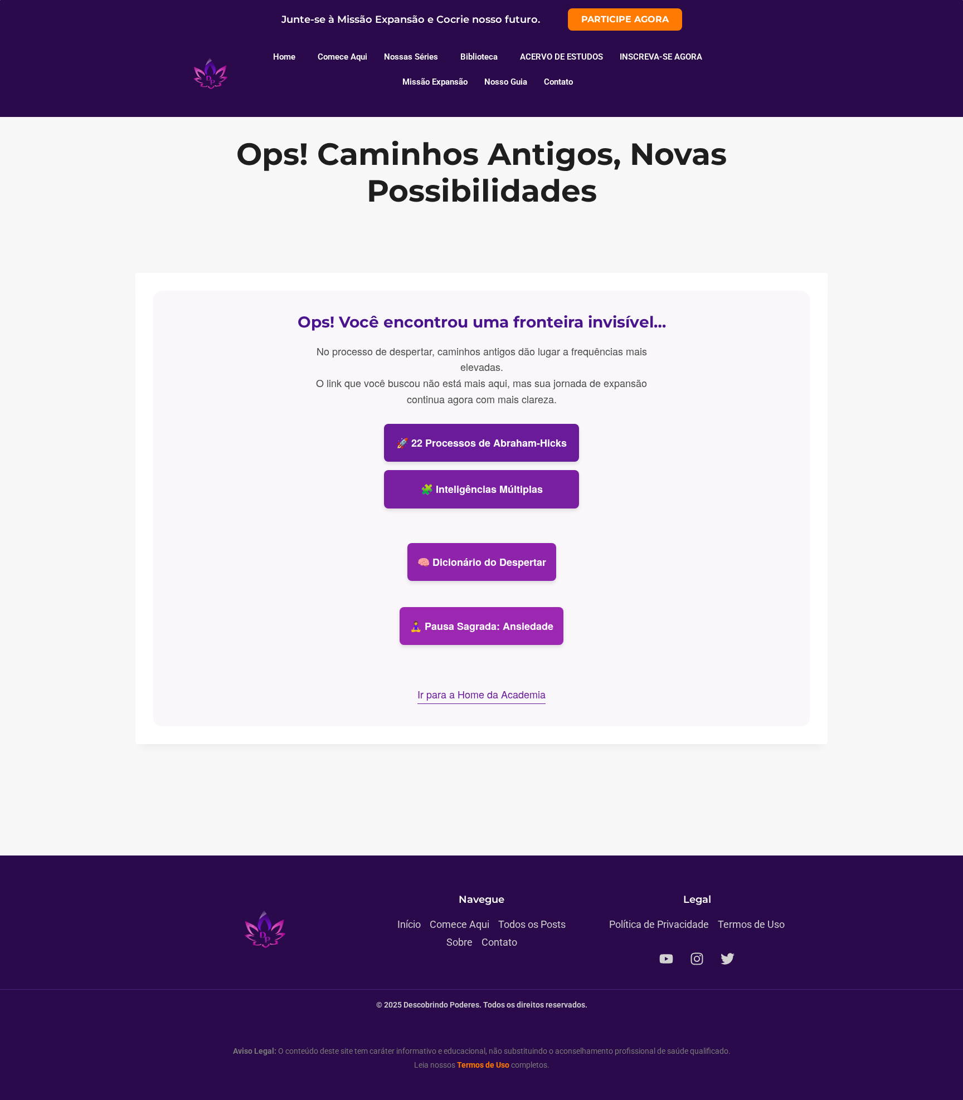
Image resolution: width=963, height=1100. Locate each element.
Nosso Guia (505, 82)
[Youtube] (666, 958)
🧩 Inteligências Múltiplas (482, 489)
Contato (558, 82)
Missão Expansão (435, 82)
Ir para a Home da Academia (481, 694)
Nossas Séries (411, 57)
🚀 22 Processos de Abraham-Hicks (481, 443)
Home (284, 57)
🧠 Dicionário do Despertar (481, 562)
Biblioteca (479, 57)
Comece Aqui (342, 57)
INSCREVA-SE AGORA (661, 57)
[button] (287, 57)
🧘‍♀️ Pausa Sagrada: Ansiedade (481, 626)
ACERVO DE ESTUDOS (561, 57)
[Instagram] (697, 958)
